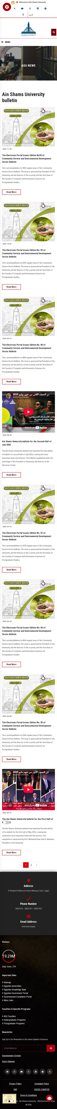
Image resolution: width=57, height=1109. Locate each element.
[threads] (23, 15)
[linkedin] (38, 9)
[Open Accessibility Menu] (7, 7)
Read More (11, 192)
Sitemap (7, 982)
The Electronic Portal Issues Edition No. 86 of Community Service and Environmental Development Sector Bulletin (26, 631)
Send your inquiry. (28, 926)
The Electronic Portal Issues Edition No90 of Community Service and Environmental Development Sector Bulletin (26, 158)
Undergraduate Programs (14, 1020)
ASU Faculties (9, 1016)
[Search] (53, 32)
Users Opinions (8, 1061)
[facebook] (7, 1072)
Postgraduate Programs (14, 1023)
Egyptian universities (12, 986)
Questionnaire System (11, 1055)
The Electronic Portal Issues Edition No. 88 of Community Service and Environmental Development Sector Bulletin (26, 348)
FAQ (15, 1089)
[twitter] (14, 9)
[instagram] (30, 9)
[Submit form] (51, 1048)
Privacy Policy (15, 1083)
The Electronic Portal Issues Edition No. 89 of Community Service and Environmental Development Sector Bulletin (26, 253)
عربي (31, 14)
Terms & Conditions (28, 1095)
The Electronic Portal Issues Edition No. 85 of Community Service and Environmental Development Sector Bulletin (26, 725)
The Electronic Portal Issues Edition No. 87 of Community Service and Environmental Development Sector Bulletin (26, 536)
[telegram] (45, 9)
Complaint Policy (41, 1083)
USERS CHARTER (41, 1089)
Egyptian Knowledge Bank (14, 989)
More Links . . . (9, 1000)
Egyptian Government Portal (15, 993)
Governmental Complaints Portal (17, 996)
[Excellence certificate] (9, 1098)
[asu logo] (28, 28)
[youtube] (22, 9)
